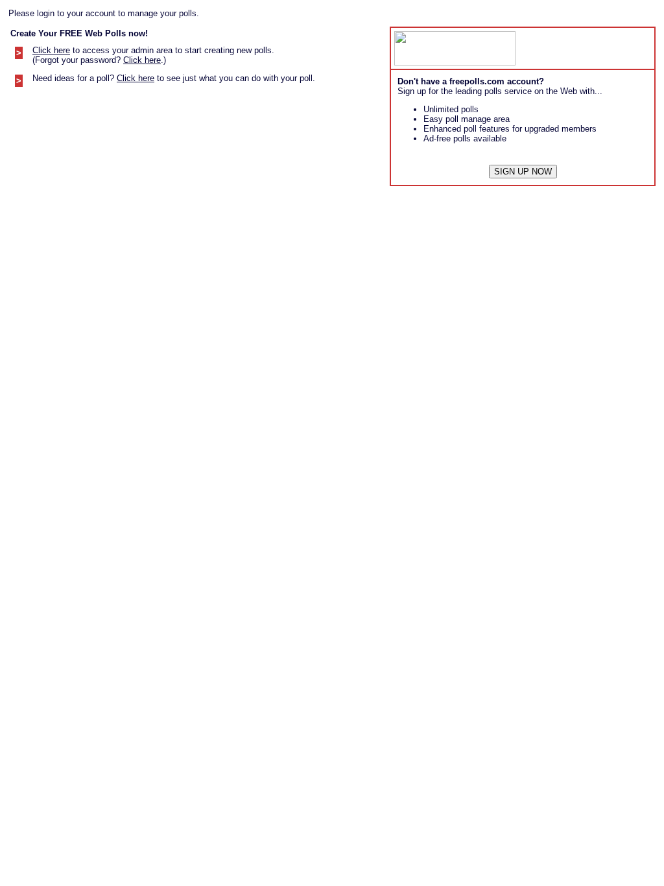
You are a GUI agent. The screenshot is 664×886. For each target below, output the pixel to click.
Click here (51, 50)
